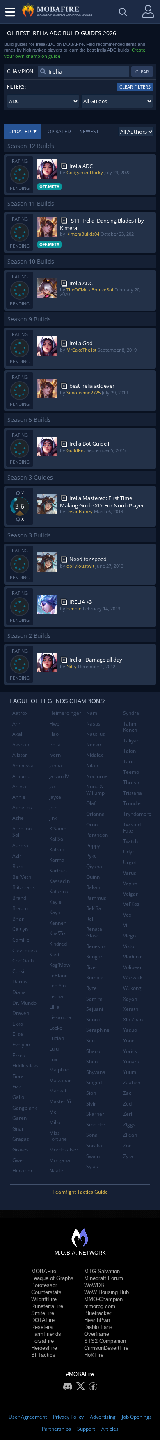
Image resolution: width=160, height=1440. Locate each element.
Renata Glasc (94, 932)
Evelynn (21, 1044)
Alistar (19, 754)
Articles (110, 1428)
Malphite (59, 1069)
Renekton (96, 946)
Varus (129, 872)
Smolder (95, 1124)
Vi (125, 924)
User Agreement (28, 1416)
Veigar (130, 893)
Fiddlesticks (25, 1065)
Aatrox (19, 713)
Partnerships (56, 1428)
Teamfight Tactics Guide (80, 1191)
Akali (17, 733)
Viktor (129, 946)
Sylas (92, 1166)
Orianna (95, 813)
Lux (53, 1059)
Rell (90, 918)
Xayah (130, 998)
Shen (92, 1061)
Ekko (17, 1023)
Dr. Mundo (24, 1002)
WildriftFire (44, 1299)
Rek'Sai (94, 908)
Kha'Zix (57, 933)
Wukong (132, 988)
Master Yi (60, 1101)
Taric (129, 761)
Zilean (130, 1134)
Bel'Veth (21, 877)
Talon (129, 750)
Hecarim (22, 1170)
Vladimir (132, 956)
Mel (53, 1111)
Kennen (57, 922)
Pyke (91, 855)
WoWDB (94, 1285)
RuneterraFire (47, 1306)
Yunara (131, 1061)
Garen (19, 1118)
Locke (55, 1027)
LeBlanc (58, 975)
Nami (92, 713)
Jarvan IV (59, 776)
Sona (92, 1134)
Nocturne (96, 776)
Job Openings (137, 1416)
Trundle (132, 803)
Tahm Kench (130, 727)
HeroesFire (44, 1348)
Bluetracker (97, 1313)
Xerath (130, 1008)
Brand (19, 897)
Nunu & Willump (95, 789)
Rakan (93, 887)
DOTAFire (43, 1320)
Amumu (21, 776)
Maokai (57, 1090)
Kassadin (59, 881)
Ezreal (19, 1055)
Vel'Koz (131, 904)
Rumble (94, 977)
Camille (21, 939)
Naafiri (57, 1170)
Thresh (131, 782)
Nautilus (95, 733)
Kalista (56, 849)
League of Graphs (52, 1278)
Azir (16, 855)
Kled (54, 954)
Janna (55, 765)
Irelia (55, 744)
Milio (54, 1122)
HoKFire (93, 1355)
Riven (92, 967)
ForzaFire (42, 1341)
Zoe (127, 1145)
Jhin (53, 807)
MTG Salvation (102, 1271)
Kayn (54, 912)
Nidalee (95, 754)
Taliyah (131, 740)
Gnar (18, 1128)
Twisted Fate (132, 828)
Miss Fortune (58, 1136)
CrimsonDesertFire (106, 1348)
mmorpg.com (99, 1306)
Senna (93, 1019)
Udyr (128, 851)
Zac (127, 1093)
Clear (142, 71)
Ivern (55, 754)
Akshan (20, 744)
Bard (17, 866)
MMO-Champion (103, 1299)
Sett (90, 1040)
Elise (17, 1034)
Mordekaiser (63, 1149)
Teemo (131, 772)
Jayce (55, 797)
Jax (52, 786)
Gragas (20, 1138)
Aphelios (22, 807)
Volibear (132, 967)
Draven (20, 1013)
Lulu (54, 1048)
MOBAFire (43, 1271)
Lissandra (60, 1017)
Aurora (20, 845)
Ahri (17, 723)
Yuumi (130, 1072)
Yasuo (130, 1029)
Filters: (16, 86)
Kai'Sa (56, 838)
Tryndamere (137, 813)
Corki (18, 971)
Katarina (59, 891)
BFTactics (43, 1355)
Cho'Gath (23, 960)
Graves (20, 1149)
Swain (93, 1156)
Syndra (131, 713)
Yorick (130, 1051)
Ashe (18, 817)
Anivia (19, 786)
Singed (94, 1082)
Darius (19, 981)
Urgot (129, 862)
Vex (127, 914)
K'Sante (57, 828)
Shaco (93, 1051)
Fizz (16, 1086)
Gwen (18, 1160)
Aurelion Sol (22, 832)
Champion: (20, 71)
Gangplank (24, 1107)
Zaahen (131, 1082)
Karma (56, 859)
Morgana (59, 1160)
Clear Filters (135, 87)
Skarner (95, 1113)
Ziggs (129, 1124)
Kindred (58, 943)
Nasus (93, 723)
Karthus (58, 870)
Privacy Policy (68, 1416)
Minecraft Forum (103, 1278)
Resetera (42, 1327)
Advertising (103, 1416)
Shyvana (95, 1072)
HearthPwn (97, 1320)
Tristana (132, 792)
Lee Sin (57, 985)
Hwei (55, 723)
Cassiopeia (24, 950)
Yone (129, 1040)
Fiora (18, 1076)
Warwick (132, 977)
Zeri (127, 1113)
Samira (94, 998)
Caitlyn (20, 929)
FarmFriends (46, 1334)
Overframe (96, 1334)
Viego (129, 935)
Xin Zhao (133, 1019)
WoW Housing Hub (106, 1292)
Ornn (92, 824)
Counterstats (46, 1292)
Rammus (96, 897)
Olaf (91, 803)
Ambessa (23, 765)
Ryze (91, 988)
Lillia (54, 1006)
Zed (127, 1103)
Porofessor (44, 1285)
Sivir (91, 1103)
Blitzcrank (23, 887)
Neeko (93, 744)
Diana (19, 992)
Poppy (93, 845)
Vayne (130, 883)
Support (86, 1428)
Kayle (55, 902)
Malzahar (60, 1080)
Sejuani (94, 1008)
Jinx (53, 817)
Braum (20, 908)
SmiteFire (42, 1313)
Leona (56, 996)
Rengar (94, 956)
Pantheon (97, 834)
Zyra (128, 1156)
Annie (18, 797)
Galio (18, 1097)
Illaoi (54, 733)
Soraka (94, 1145)
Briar (18, 918)
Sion (91, 1093)
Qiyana (94, 866)
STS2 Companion (105, 1341)
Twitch (130, 841)
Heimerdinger (64, 713)
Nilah (92, 765)
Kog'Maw (59, 964)
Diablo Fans (98, 1327)
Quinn (93, 877)
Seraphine (98, 1029)
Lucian (56, 1038)
